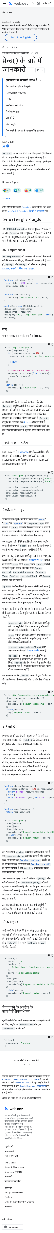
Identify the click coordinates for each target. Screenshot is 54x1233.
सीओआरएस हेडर (36, 560)
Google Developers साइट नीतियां (32, 1086)
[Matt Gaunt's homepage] (8, 146)
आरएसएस (8, 1206)
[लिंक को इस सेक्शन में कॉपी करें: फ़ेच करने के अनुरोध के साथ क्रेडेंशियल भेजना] (32, 1011)
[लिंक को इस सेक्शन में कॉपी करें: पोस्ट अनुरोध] (21, 922)
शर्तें (3, 1219)
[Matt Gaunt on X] (3, 146)
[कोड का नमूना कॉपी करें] (52, 277)
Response (23, 452)
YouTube (8, 1197)
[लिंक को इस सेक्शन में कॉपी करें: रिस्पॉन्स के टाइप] (26, 510)
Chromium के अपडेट (13, 1172)
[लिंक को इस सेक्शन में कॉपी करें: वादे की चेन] (19, 727)
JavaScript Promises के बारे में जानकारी (25, 211)
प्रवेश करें (47, 3)
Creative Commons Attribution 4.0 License (20, 1079)
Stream (27, 422)
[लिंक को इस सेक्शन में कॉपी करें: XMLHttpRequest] (27, 250)
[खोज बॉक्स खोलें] (33, 3)
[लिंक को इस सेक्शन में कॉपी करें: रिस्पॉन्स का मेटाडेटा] (30, 443)
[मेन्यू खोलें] (4, 3)
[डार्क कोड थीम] (49, 277)
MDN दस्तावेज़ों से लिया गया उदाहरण (18, 268)
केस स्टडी (8, 1176)
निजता (9, 1219)
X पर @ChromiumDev (14, 1192)
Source (6, 198)
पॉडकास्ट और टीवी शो (13, 1181)
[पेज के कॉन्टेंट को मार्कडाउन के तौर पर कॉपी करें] (38, 70)
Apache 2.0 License (23, 1083)
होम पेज (5, 47)
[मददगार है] (32, 53)
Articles (7, 12)
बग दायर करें (9, 1151)
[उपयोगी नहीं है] (36, 53)
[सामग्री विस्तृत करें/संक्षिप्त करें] (39, 81)
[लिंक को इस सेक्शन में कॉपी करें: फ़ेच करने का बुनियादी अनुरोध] (43, 220)
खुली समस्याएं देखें (11, 1156)
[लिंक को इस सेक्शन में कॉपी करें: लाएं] (9, 329)
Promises (26, 207)
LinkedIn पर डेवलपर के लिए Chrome (19, 1202)
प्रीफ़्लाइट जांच (33, 650)
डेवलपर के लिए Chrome (14, 1167)
